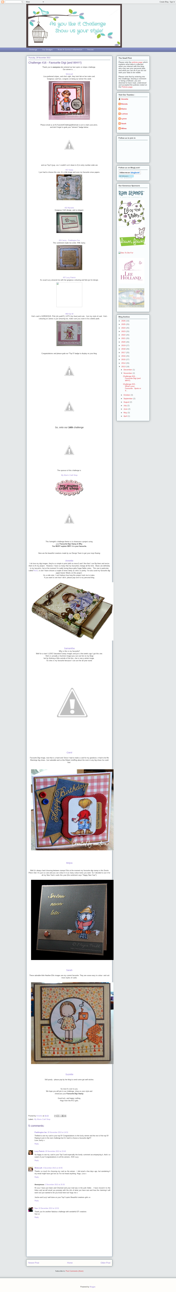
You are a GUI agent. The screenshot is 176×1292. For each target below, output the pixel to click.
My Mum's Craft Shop (69, 475)
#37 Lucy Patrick (69, 277)
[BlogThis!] (58, 1116)
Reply (37, 1144)
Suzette (69, 1074)
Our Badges (47, 49)
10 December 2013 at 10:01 (48, 1208)
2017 (123, 352)
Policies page (127, 87)
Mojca (69, 863)
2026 (123, 321)
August (127, 402)
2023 (123, 331)
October (127, 395)
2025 (123, 324)
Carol (69, 752)
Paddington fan (41, 1132)
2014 (123, 363)
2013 (123, 367)
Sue (36, 1208)
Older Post (105, 1263)
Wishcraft (69, 74)
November (128, 373)
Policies (90, 49)
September (128, 398)
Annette (69, 560)
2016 (123, 356)
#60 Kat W (69, 314)
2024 (123, 328)
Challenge (33, 49)
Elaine (124, 109)
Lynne (124, 119)
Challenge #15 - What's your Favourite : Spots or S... (132, 387)
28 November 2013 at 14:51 (58, 1132)
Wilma (124, 128)
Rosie (35, 571)
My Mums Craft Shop (42, 1119)
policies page (137, 62)
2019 (123, 345)
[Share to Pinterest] (65, 1116)
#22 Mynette (69, 208)
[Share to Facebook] (62, 1116)
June (126, 409)
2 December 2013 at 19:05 (52, 1168)
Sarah (69, 970)
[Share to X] (60, 1116)
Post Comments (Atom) (74, 1271)
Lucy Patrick (39, 1151)
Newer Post (33, 1263)
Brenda (124, 104)
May (126, 413)
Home (70, 1263)
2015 (123, 359)
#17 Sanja (69, 170)
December (128, 370)
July (125, 405)
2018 (123, 349)
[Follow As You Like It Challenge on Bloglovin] (130, 174)
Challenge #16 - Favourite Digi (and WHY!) (132, 378)
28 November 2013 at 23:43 (55, 1151)
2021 (123, 338)
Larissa (124, 114)
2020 (123, 342)
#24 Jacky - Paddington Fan (69, 240)
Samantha (69, 648)
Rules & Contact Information (70, 49)
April (126, 416)
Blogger (92, 1287)
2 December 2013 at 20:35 (55, 1185)
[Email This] (55, 1116)
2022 (123, 335)
